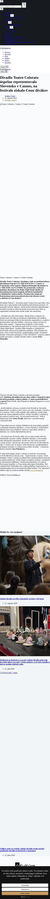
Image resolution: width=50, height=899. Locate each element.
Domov (7, 52)
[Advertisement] (25, 368)
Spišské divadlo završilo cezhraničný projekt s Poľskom (22, 599)
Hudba (7, 58)
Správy (14, 100)
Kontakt (8, 62)
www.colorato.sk (36, 470)
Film (6, 56)
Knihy (7, 60)
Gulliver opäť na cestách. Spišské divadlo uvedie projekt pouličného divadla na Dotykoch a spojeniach (22, 850)
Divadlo (8, 54)
